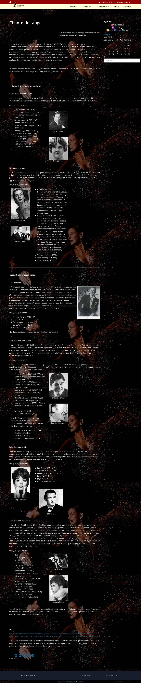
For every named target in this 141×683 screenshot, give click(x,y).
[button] (11, 655)
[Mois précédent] (106, 34)
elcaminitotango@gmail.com (122, 2)
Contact (127, 6)
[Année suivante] (108, 34)
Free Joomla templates (66, 681)
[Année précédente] (104, 34)
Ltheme (81, 681)
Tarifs (116, 6)
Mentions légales (112, 676)
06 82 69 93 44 (105, 2)
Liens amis (86, 676)
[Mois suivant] (109, 34)
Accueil (73, 6)
